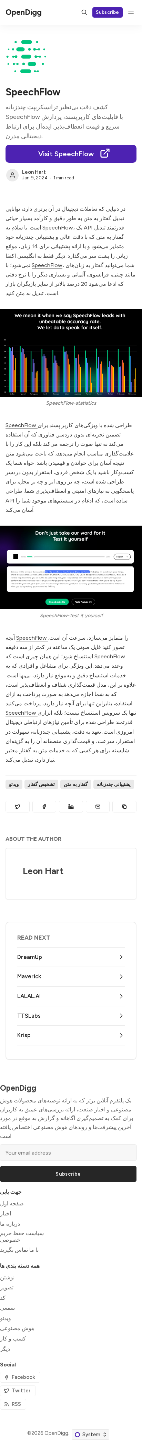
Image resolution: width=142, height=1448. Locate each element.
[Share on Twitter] (18, 806)
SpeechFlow (57, 227)
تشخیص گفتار (41, 784)
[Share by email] (98, 806)
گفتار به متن (76, 784)
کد (3, 1298)
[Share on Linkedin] (71, 806)
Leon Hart (34, 172)
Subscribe (107, 12)
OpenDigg (56, 1433)
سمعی (7, 1308)
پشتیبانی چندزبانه (114, 784)
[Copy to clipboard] (124, 806)
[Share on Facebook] (44, 806)
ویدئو (14, 784)
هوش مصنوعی (17, 1328)
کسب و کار (13, 1338)
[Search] (84, 12)
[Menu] (130, 12)
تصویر (6, 1287)
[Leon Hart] (12, 175)
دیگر (5, 1349)
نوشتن (7, 1277)
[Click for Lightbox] (71, 352)
